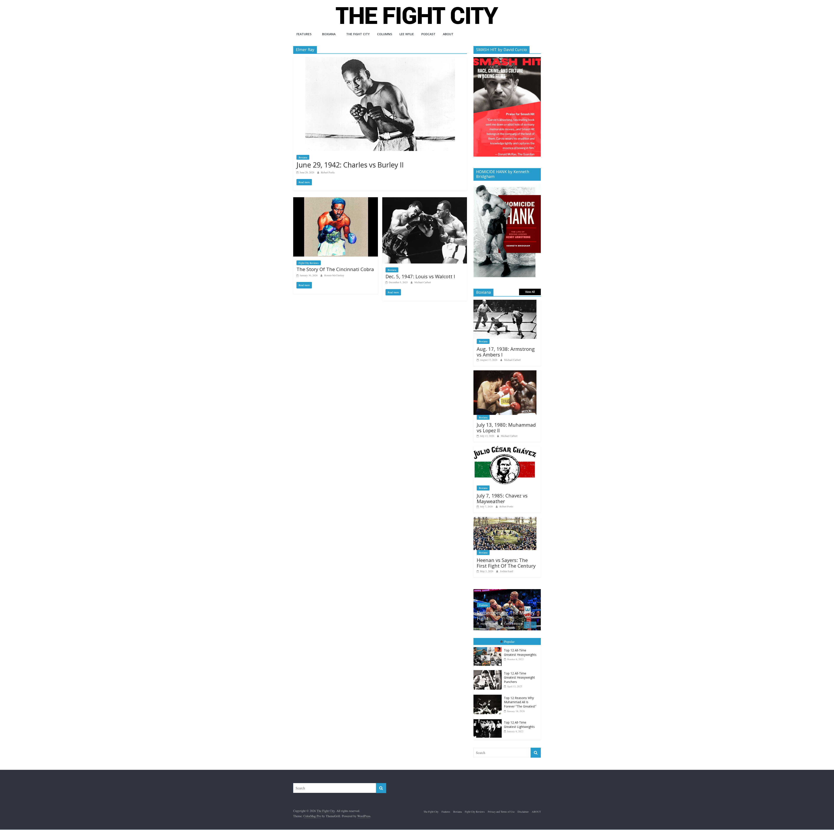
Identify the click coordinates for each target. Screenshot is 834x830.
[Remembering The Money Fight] (477, 591)
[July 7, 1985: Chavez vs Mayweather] (504, 448)
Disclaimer (523, 821)
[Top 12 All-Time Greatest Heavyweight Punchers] (488, 679)
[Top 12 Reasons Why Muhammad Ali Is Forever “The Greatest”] (488, 704)
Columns (384, 34)
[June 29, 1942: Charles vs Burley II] (380, 60)
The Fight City (358, 34)
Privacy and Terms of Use (501, 821)
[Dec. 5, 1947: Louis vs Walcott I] (424, 200)
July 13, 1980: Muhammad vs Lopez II (506, 427)
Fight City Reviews (309, 263)
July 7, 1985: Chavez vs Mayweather (502, 498)
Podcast (428, 34)
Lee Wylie (406, 34)
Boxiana (329, 34)
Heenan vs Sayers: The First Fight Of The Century (506, 563)
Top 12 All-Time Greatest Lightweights (519, 734)
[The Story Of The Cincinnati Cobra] (335, 200)
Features (303, 34)
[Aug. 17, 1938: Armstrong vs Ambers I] (504, 302)
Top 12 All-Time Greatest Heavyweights (520, 662)
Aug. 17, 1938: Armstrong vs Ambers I (506, 352)
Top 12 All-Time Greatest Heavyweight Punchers (519, 686)
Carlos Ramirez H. (483, 623)
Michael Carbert (422, 282)
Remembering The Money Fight (476, 615)
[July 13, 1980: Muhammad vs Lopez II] (504, 373)
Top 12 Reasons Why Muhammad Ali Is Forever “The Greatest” (520, 711)
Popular (509, 651)
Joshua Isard (506, 571)
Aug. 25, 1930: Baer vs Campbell (539, 624)
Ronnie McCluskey (334, 275)
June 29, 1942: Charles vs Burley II (350, 164)
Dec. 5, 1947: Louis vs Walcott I (420, 276)
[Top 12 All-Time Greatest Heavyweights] (488, 656)
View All (530, 292)
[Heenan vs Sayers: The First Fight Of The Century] (504, 519)
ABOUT (448, 34)
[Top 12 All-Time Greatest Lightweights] (488, 729)
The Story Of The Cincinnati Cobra (335, 269)
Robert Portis (328, 172)
